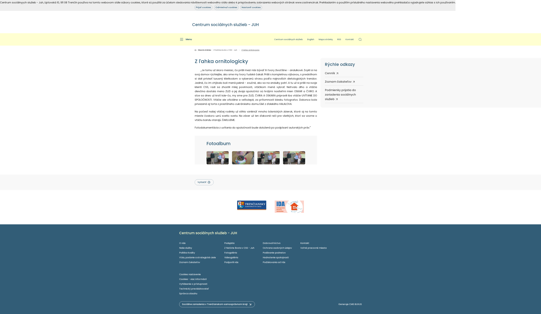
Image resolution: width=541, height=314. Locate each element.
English (310, 39)
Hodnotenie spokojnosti (276, 257)
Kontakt (350, 39)
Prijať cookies (203, 7)
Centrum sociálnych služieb (288, 39)
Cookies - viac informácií (193, 279)
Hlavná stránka (204, 50)
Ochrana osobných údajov (277, 248)
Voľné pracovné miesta (313, 248)
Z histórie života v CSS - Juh (225, 50)
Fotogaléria (230, 252)
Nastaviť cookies (251, 7)
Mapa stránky (326, 39)
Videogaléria (231, 257)
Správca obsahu (188, 293)
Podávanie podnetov (274, 252)
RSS (339, 39)
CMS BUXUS (355, 304)
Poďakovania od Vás (274, 262)
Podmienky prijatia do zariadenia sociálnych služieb (340, 94)
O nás (182, 243)
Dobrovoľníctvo (272, 243)
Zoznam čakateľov (338, 82)
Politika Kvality (187, 252)
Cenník (330, 73)
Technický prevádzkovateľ (194, 288)
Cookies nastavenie (190, 274)
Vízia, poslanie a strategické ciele (197, 257)
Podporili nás (231, 262)
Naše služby (185, 248)
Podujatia (229, 243)
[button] (360, 39)
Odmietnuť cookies (226, 7)
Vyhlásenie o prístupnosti (193, 284)
